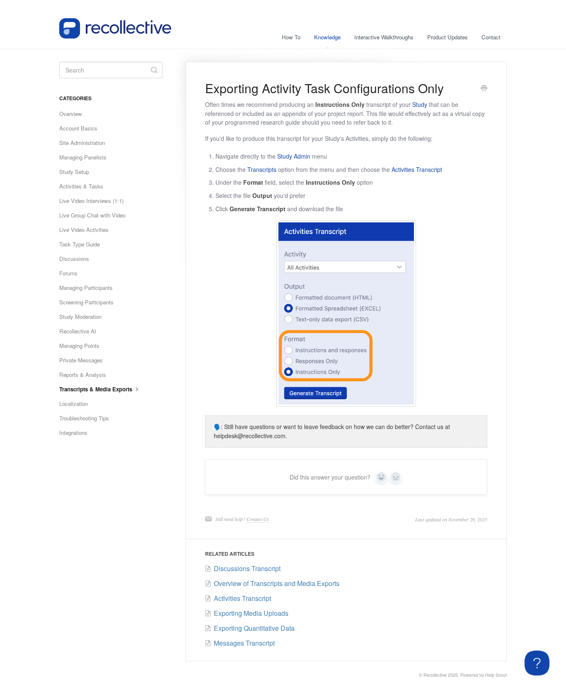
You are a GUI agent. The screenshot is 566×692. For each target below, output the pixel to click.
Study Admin (293, 156)
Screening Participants (86, 302)
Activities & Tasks (81, 186)
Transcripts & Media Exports (96, 389)
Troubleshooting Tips (84, 418)
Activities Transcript (417, 169)
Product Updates (447, 37)
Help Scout (496, 675)
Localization (73, 403)
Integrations (73, 432)
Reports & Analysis (82, 375)
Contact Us (258, 519)
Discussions (74, 259)
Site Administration (82, 143)
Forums (68, 273)
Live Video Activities (84, 230)
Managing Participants (86, 288)
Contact (491, 37)
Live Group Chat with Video (92, 215)
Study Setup (74, 172)
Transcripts (261, 169)
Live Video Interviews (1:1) (91, 201)
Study (419, 104)
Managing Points (79, 346)
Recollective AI (77, 331)
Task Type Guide (79, 244)
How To (291, 37)
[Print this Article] (484, 88)
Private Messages (81, 360)
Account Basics (78, 128)
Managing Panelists (82, 157)
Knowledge (327, 37)
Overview (70, 114)
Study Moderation (80, 317)
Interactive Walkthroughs (384, 37)
